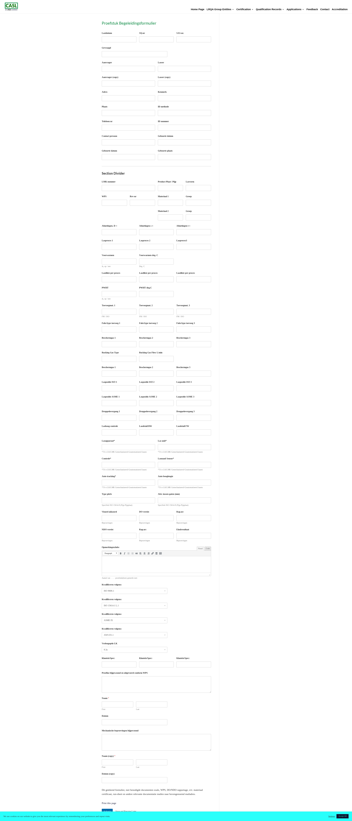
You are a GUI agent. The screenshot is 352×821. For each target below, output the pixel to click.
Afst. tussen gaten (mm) (169, 494)
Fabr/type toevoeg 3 (185, 323)
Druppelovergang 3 (185, 411)
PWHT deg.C (145, 287)
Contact (324, 9)
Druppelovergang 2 (148, 411)
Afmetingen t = (183, 226)
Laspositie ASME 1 (111, 397)
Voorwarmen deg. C (148, 255)
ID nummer (163, 121)
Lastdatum (107, 33)
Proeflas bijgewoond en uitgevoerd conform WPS (125, 673)
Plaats (104, 106)
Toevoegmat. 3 (183, 305)
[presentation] (110, 553)
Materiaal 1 (163, 196)
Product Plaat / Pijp (167, 182)
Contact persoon (109, 136)
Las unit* (162, 441)
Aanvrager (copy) (110, 77)
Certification (243, 9)
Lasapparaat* (108, 441)
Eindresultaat (182, 529)
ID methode (163, 106)
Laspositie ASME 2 (148, 397)
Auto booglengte (165, 476)
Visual (200, 548)
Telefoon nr (107, 121)
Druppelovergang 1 (111, 411)
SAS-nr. (180, 33)
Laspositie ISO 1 (109, 382)
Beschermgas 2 (146, 338)
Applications (294, 9)
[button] (110, 553)
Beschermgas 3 (183, 338)
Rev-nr (133, 196)
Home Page (197, 9)
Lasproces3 (181, 240)
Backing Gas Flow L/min (150, 352)
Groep (189, 196)
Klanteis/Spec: (108, 658)
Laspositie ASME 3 (185, 397)
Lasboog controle (110, 426)
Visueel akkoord (109, 512)
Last (137, 709)
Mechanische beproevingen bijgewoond (120, 730)
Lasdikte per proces (111, 273)
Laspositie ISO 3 (184, 382)
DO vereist (144, 512)
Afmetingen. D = (109, 226)
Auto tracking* (109, 476)
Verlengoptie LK (109, 643)
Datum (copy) (108, 774)
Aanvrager (107, 62)
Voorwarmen (108, 255)
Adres (104, 92)
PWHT (105, 287)
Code (208, 548)
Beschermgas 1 (109, 338)
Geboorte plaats (165, 151)
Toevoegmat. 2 (146, 305)
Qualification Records (268, 9)
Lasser (161, 62)
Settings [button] (331, 816)
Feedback (312, 9)
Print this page (109, 803)
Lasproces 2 (144, 240)
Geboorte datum (109, 151)
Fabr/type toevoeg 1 (111, 323)
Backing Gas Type (110, 352)
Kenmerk (162, 92)
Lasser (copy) (164, 77)
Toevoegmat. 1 (108, 305)
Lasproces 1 (107, 240)
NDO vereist (107, 529)
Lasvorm (190, 182)
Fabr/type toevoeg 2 (148, 323)
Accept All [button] (342, 816)
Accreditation (340, 9)
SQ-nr (142, 33)
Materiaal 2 (163, 211)
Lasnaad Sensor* (166, 458)
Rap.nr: (143, 529)
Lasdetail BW (145, 426)
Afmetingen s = (146, 226)
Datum (105, 716)
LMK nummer (109, 182)
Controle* (106, 458)
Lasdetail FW (182, 426)
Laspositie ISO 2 (146, 382)
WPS (104, 196)
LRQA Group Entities (219, 9)
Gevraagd (106, 48)
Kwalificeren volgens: (112, 584)
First (103, 709)
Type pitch (107, 494)
